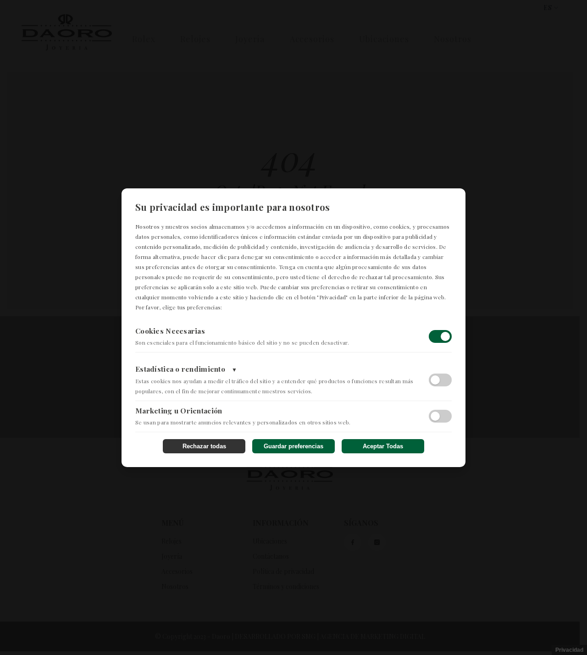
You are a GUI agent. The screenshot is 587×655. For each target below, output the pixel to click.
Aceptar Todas (383, 446)
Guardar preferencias (293, 446)
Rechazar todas (204, 446)
